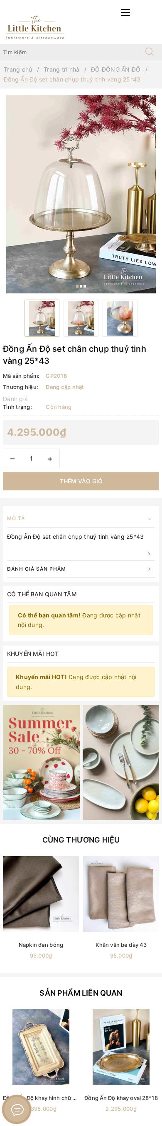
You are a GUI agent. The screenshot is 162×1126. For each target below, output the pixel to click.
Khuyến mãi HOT (33, 653)
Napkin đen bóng (41, 944)
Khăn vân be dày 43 (121, 944)
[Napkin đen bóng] (41, 894)
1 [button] (77, 286)
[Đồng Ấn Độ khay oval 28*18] (121, 1047)
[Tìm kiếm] (149, 52)
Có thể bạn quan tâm (42, 594)
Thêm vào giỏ (81, 481)
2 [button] (81, 286)
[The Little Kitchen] (34, 26)
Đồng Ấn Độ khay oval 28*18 (120, 1098)
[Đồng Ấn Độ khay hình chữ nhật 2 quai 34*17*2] (41, 1047)
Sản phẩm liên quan (80, 993)
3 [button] (84, 286)
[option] (81, 194)
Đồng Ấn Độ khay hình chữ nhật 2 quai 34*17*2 (64, 1098)
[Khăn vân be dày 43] (121, 894)
